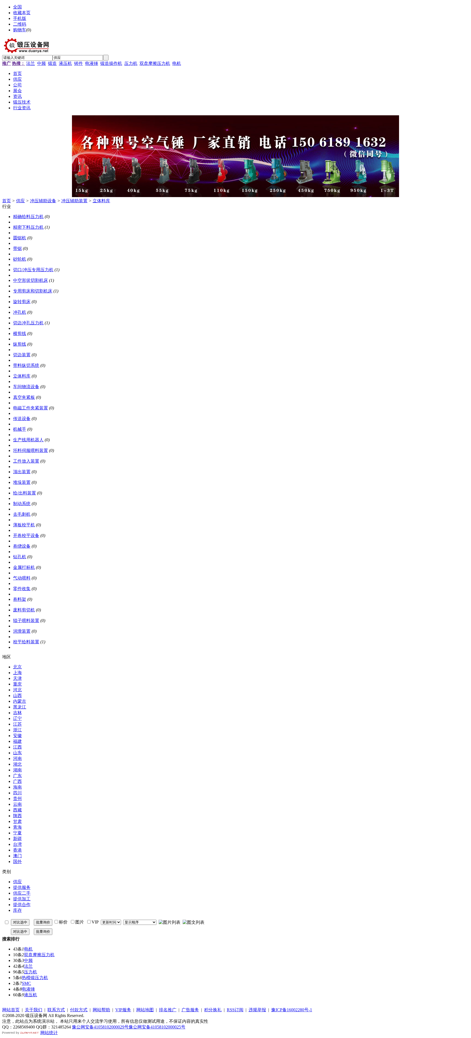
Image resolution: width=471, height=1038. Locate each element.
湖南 (17, 770)
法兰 (30, 63)
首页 (6, 200)
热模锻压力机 (35, 977)
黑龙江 (19, 707)
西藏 (17, 810)
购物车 (19, 30)
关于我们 (33, 1009)
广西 (17, 781)
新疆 (17, 838)
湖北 (17, 764)
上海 (17, 672)
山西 (17, 695)
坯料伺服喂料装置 (30, 450)
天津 (17, 678)
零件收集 (22, 588)
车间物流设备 (26, 386)
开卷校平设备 (26, 535)
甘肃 (17, 821)
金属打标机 (24, 567)
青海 (17, 827)
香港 (17, 850)
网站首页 (11, 1009)
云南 (17, 804)
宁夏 (17, 833)
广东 (17, 775)
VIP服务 (123, 1009)
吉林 (17, 712)
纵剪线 (19, 344)
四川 (17, 792)
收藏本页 (22, 12)
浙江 (17, 730)
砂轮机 (19, 259)
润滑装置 (22, 631)
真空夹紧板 (24, 397)
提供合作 (22, 904)
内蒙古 (19, 701)
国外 (17, 861)
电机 (176, 63)
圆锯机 (19, 238)
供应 (20, 200)
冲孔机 (19, 312)
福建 (17, 741)
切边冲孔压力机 (28, 323)
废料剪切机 (24, 610)
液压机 (65, 63)
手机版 (19, 18)
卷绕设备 (22, 546)
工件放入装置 (26, 461)
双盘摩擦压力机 (155, 63)
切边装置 (22, 354)
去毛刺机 (22, 514)
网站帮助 (101, 1009)
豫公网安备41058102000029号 (100, 1027)
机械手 (19, 429)
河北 (17, 689)
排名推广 (167, 1009)
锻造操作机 (111, 63)
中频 (41, 63)
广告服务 (190, 1009)
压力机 (130, 63)
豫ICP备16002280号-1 (291, 1009)
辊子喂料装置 (26, 620)
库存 (17, 910)
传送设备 (22, 418)
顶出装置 (22, 471)
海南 (17, 787)
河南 (17, 758)
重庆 (17, 684)
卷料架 (19, 599)
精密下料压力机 (28, 227)
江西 (17, 747)
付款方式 (78, 1009)
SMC (26, 983)
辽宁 (17, 718)
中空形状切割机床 (30, 280)
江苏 (17, 724)
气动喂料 (22, 578)
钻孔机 (19, 556)
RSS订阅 (235, 1009)
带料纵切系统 (26, 365)
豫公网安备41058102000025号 (157, 1027)
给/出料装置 (24, 493)
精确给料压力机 (28, 216)
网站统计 (49, 1032)
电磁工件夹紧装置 (30, 408)
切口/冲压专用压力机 (33, 269)
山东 (17, 752)
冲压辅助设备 (43, 200)
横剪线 (19, 333)
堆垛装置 (22, 482)
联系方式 (56, 1009)
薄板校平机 (24, 525)
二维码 (19, 24)
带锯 (17, 248)
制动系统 (22, 503)
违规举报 (257, 1009)
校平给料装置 (26, 641)
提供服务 (22, 887)
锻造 (52, 63)
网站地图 (145, 1009)
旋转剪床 (22, 301)
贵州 (17, 798)
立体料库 (101, 200)
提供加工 (22, 899)
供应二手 (22, 893)
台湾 (17, 844)
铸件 (78, 63)
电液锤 (91, 63)
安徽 (17, 735)
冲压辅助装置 (74, 200)
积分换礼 (213, 1009)
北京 (17, 667)
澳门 (17, 855)
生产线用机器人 (28, 439)
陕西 (17, 815)
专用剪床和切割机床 (32, 291)
